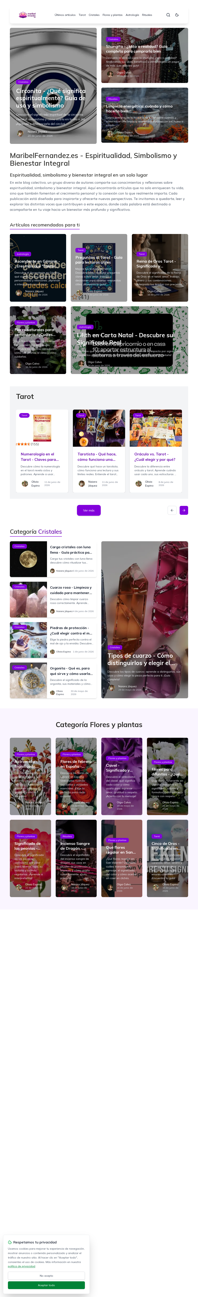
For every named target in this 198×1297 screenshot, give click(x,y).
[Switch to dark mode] (176, 14)
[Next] (184, 510)
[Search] (168, 15)
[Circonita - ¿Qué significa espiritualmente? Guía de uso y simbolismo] (53, 86)
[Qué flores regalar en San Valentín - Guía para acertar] (121, 858)
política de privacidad (21, 1266)
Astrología (132, 15)
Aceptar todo (46, 1285)
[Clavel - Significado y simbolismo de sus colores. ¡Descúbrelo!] (121, 776)
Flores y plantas (113, 15)
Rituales (147, 15)
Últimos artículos (65, 15)
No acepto (46, 1275)
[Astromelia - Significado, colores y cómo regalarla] (30, 776)
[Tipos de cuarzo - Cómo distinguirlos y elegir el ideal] (144, 619)
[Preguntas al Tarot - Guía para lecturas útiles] (99, 268)
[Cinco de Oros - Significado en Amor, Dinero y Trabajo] (167, 858)
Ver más (89, 510)
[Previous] (172, 510)
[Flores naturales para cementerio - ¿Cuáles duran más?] (38, 340)
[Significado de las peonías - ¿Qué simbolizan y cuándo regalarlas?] (30, 858)
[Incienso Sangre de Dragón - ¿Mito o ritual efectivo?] (76, 858)
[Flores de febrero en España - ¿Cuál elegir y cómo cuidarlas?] (76, 776)
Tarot (82, 15)
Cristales (94, 15)
